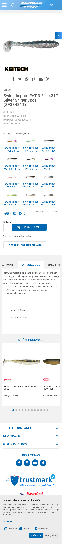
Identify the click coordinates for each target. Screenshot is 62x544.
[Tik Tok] (43, 463)
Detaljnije (8, 521)
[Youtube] (35, 462)
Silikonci (8, 112)
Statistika (28, 528)
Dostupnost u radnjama (25, 245)
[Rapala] (7, 379)
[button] (13, 5)
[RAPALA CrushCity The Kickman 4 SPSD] (21, 362)
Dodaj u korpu (32, 227)
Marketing (43, 528)
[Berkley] (46, 379)
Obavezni (12, 528)
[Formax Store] (31, 5)
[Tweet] (20, 79)
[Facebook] (13, 79)
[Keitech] (16, 68)
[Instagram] (27, 462)
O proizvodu (31, 264)
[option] (31, 45)
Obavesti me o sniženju (47, 211)
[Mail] (41, 79)
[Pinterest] (47, 79)
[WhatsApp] (27, 79)
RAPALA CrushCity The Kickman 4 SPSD (21, 387)
